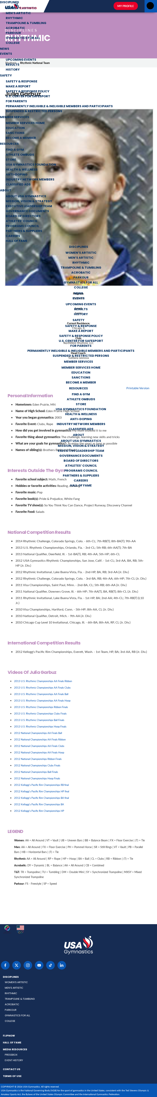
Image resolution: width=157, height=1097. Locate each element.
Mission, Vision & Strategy (29, 201)
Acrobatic (15, 28)
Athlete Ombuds (20, 154)
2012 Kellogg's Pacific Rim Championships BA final (41, 797)
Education (15, 128)
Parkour (13, 33)
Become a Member (21, 138)
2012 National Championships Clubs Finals (37, 765)
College (13, 43)
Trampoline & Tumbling (26, 23)
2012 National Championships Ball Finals (36, 771)
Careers (13, 236)
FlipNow (9, 1036)
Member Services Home (25, 123)
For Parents (16, 101)
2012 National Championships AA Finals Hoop (39, 752)
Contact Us (11, 1069)
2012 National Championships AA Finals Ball (38, 733)
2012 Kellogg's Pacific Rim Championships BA (39, 804)
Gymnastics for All (23, 38)
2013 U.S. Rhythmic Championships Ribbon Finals (41, 707)
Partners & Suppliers (24, 231)
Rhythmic (14, 18)
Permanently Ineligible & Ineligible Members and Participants (59, 106)
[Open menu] (150, 6)
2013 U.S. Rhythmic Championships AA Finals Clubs (42, 687)
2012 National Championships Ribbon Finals (38, 758)
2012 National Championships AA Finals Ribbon (40, 739)
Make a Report (18, 86)
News (4, 49)
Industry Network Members (30, 179)
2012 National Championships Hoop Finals (37, 778)
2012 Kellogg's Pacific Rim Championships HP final (41, 791)
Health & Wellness (22, 169)
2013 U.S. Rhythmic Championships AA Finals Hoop (42, 700)
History (13, 69)
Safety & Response (21, 81)
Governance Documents (27, 211)
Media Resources (15, 1050)
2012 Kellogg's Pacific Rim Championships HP (39, 810)
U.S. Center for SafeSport (28, 96)
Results (12, 64)
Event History (14, 1060)
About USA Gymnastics (26, 196)
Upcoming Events (21, 59)
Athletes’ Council (22, 221)
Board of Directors (23, 216)
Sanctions (15, 133)
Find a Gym (15, 149)
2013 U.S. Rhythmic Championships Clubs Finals (40, 713)
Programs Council (22, 226)
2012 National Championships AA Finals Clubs (39, 745)
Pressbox (11, 1055)
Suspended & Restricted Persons (34, 111)
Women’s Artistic (21, 8)
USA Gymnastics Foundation (31, 164)
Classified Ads (18, 184)
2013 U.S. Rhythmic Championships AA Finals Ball (41, 694)
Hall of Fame (16, 241)
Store (11, 159)
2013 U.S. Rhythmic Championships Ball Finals (39, 720)
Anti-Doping (17, 174)
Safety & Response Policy (27, 91)
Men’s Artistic (18, 13)
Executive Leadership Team (29, 206)
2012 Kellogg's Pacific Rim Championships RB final (41, 784)
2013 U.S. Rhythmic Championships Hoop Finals (40, 726)
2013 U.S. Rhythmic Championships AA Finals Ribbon (43, 681)
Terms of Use (12, 1076)
